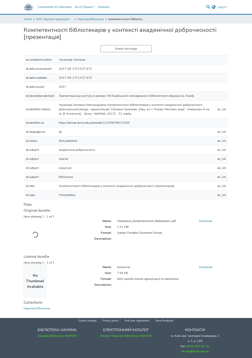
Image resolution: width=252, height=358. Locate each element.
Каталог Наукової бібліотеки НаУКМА (126, 336)
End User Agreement (137, 320)
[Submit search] (208, 7)
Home (28, 19)
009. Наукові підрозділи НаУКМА (54, 19)
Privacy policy (111, 320)
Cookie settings (88, 320)
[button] (214, 7)
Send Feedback (164, 320)
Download (205, 221)
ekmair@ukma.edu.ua (195, 351)
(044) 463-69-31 (198, 346)
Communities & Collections (55, 7)
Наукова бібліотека (90, 19)
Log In (221, 7)
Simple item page (126, 49)
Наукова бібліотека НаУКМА (57, 336)
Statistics (104, 7)
